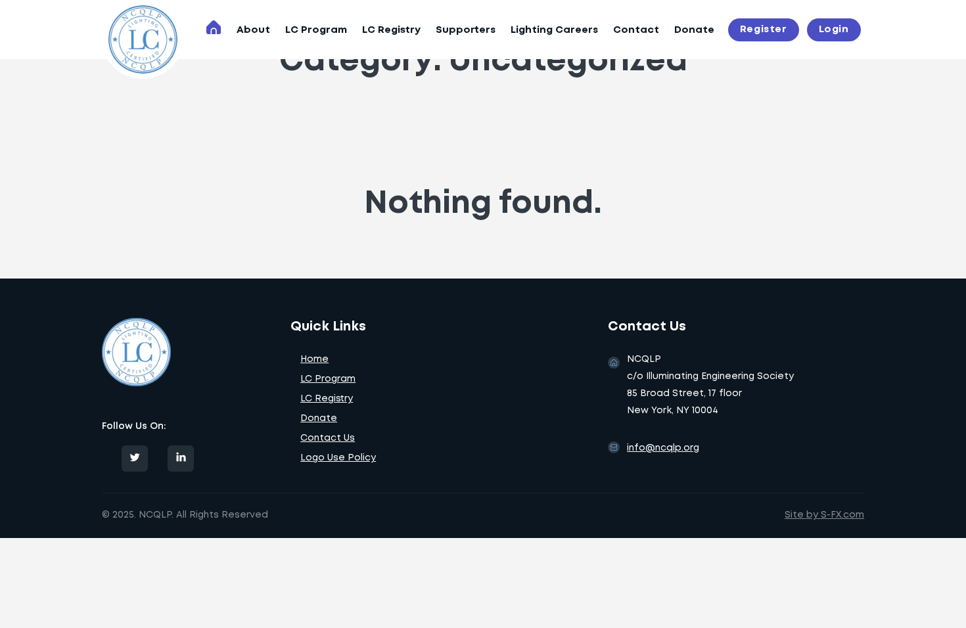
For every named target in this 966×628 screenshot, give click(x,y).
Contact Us (327, 438)
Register (763, 29)
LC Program (316, 30)
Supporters (465, 30)
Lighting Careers (554, 30)
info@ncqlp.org (663, 448)
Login (834, 29)
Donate (694, 30)
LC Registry (391, 30)
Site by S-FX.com (824, 515)
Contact (636, 30)
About (253, 30)
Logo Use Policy (338, 458)
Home (314, 359)
